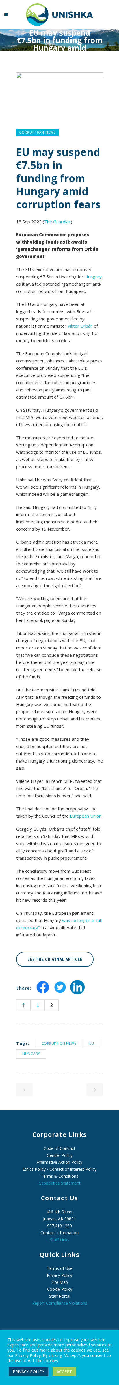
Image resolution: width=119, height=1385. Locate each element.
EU (91, 1043)
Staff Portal (59, 1296)
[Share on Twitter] (60, 992)
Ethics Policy (34, 1169)
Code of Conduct (59, 1148)
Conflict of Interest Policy (72, 1169)
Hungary (93, 276)
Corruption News (59, 1043)
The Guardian (57, 221)
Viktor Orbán (80, 326)
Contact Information (59, 1232)
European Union (85, 816)
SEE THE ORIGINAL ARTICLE (54, 959)
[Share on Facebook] (43, 992)
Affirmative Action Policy (59, 1162)
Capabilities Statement (60, 1183)
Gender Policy (59, 1155)
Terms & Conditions (59, 1176)
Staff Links (59, 1239)
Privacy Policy (59, 1275)
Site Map (59, 1282)
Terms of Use (59, 1268)
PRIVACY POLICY (28, 1371)
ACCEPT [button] (64, 1371)
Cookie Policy (59, 1289)
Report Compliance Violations (59, 1303)
